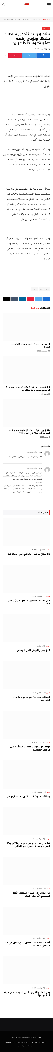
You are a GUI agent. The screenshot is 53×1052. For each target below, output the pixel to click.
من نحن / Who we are (23, 1042)
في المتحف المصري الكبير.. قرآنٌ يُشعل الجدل (29, 602)
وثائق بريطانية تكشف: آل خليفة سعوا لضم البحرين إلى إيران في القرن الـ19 (29, 431)
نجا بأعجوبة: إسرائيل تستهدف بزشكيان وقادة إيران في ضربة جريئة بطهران (28, 388)
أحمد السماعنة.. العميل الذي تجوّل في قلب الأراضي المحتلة (27, 944)
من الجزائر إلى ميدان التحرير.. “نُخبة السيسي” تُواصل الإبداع (31, 894)
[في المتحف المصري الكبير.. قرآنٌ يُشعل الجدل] (26, 579)
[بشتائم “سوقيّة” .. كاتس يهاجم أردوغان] (26, 774)
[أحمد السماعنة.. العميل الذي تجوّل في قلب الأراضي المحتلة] (26, 921)
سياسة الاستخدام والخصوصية (25, 1046)
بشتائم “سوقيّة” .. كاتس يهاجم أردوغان (28, 796)
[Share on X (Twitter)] (29, 55)
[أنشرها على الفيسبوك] (43, 55)
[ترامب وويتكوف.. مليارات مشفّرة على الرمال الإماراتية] (26, 725)
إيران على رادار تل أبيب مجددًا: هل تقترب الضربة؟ (30, 345)
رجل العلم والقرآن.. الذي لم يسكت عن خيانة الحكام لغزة (26, 993)
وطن (48, 48)
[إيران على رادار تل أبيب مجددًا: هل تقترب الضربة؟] (26, 327)
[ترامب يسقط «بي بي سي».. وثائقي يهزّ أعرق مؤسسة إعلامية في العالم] (26, 821)
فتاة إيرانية (35, 289)
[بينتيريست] (15, 55)
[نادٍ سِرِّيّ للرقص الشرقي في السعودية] (26, 532)
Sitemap (34, 1042)
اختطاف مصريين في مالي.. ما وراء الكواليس (31, 698)
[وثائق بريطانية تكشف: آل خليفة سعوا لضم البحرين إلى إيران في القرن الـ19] (26, 413)
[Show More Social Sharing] (5, 55)
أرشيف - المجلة (30, 19)
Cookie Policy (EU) (10, 1042)
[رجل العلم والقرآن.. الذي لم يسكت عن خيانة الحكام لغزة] (26, 970)
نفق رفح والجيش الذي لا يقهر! (33, 650)
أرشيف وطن (37, 19)
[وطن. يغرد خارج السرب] (26, 4)
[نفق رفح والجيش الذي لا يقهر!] (26, 628)
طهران (41, 289)
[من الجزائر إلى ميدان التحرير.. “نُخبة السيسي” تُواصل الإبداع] (26, 871)
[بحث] (3, 4)
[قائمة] (49, 4)
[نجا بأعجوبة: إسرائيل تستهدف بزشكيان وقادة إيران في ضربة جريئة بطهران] (26, 370)
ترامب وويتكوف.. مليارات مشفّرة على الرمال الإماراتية (30, 748)
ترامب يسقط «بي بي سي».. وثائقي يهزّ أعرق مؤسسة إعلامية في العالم (28, 844)
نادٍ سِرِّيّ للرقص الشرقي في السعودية (29, 554)
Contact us (42, 1042)
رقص (47, 289)
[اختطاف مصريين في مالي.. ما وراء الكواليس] (26, 675)
